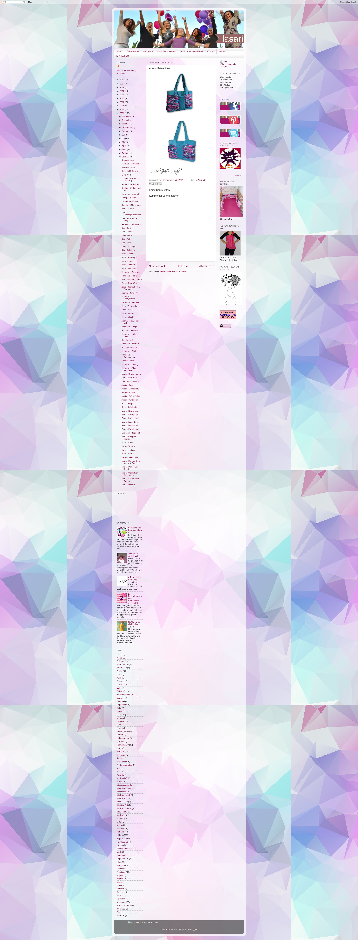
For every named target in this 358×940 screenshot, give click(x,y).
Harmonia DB (123, 745)
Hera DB (120, 752)
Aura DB (201, 180)
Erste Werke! (127, 175)
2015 (122, 91)
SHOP (222, 51)
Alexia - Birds (127, 385)
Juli (124, 135)
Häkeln (120, 735)
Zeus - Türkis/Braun (130, 283)
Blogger (193, 929)
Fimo (119, 725)
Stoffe (119, 885)
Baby (119, 688)
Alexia (119, 654)
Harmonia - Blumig (130, 364)
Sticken (120, 882)
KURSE (210, 51)
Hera (119, 748)
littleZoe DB (122, 812)
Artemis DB (122, 668)
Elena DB (121, 721)
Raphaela (121, 855)
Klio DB (120, 772)
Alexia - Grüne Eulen (131, 396)
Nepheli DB (122, 838)
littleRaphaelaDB (124, 808)
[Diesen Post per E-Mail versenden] (150, 183)
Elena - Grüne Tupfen (131, 374)
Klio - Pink (126, 239)
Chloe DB (121, 691)
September (127, 127)
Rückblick (121, 869)
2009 (122, 113)
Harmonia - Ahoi (129, 351)
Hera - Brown (127, 442)
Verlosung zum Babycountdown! (135, 530)
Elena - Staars (128, 209)
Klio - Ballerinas (128, 250)
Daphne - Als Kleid (130, 201)
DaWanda (238, 175)
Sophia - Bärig (128, 361)
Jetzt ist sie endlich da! (133, 555)
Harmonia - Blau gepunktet (129, 369)
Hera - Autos (127, 310)
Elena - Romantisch (130, 381)
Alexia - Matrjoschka (130, 389)
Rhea (119, 862)
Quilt (119, 852)
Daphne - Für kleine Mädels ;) (130, 179)
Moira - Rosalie (128, 485)
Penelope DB (122, 842)
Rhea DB (121, 865)
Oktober (126, 124)
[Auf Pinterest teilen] (161, 183)
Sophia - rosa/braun (130, 347)
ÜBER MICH (133, 51)
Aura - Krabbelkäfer (130, 184)
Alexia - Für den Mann (131, 224)
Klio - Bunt (126, 228)
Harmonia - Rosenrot (131, 272)
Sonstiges (121, 872)
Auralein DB (122, 685)
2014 (122, 95)
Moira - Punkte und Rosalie (130, 468)
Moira (119, 825)
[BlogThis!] (153, 183)
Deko (119, 708)
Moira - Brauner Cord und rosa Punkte (131, 462)
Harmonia (121, 741)
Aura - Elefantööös (130, 269)
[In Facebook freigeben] (158, 183)
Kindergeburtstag (124, 765)
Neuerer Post (157, 266)
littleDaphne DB (123, 795)
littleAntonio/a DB (124, 788)
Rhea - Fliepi (127, 403)
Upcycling (121, 899)
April (124, 146)
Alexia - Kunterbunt (130, 400)
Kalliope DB (122, 762)
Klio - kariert (127, 232)
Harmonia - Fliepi (129, 327)
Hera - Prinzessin (129, 306)
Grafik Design (123, 731)
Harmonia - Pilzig (129, 276)
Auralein (120, 681)
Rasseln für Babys (130, 171)
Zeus (119, 912)
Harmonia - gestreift (130, 344)
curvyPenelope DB (125, 695)
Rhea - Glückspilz (129, 407)
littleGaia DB (122, 805)
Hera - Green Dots (130, 457)
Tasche (120, 892)
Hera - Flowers (128, 446)
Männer (120, 819)
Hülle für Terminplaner (131, 164)
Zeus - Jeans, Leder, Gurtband (131, 288)
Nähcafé (120, 832)
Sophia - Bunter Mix (130, 293)
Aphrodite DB (123, 664)
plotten (120, 845)
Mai (124, 142)
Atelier (119, 671)
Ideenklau (121, 755)
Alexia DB (121, 658)
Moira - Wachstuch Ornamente (130, 474)
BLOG (120, 51)
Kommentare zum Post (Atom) (173, 272)
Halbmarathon (123, 738)
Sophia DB (121, 879)
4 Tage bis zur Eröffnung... (134, 578)
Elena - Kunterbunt (130, 422)
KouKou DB (122, 778)
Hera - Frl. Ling (128, 450)
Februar (126, 153)
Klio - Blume (127, 235)
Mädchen (121, 815)
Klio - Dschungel (129, 246)
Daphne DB (122, 705)
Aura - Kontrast (128, 265)
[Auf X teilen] (155, 183)
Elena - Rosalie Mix (130, 426)
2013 (122, 98)
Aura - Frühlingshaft (130, 257)
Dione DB (121, 711)
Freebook (121, 728)
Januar (125, 157)
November (127, 120)
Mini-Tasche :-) (128, 167)
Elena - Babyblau (129, 378)
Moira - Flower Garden (132, 279)
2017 (122, 84)
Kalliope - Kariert (129, 198)
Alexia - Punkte (128, 392)
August (125, 131)
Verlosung (121, 902)
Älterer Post (206, 266)
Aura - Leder (127, 254)
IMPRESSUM (122, 56)
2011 (122, 106)
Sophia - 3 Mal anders (131, 205)
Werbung (121, 909)
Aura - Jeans (127, 261)
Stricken (120, 889)
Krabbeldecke (128, 160)
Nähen (120, 835)
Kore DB (120, 775)
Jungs (119, 758)
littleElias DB (122, 802)
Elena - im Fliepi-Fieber (132, 433)
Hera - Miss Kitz (129, 317)
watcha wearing (124, 905)
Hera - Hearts (128, 454)
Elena (119, 718)
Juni (124, 138)
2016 (122, 87)
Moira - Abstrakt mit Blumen (130, 480)
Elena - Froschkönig (130, 429)
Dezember (127, 116)
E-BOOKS (148, 51)
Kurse (119, 782)
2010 (122, 110)
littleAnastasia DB (124, 785)
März (124, 150)
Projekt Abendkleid (125, 849)
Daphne (120, 701)
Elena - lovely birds (130, 418)
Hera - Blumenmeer (130, 302)
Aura (119, 674)
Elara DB (121, 715)
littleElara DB (122, 798)
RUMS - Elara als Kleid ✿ (134, 623)
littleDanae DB (123, 792)
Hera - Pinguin (128, 313)
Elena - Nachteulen (130, 411)
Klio (118, 768)
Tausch (120, 895)
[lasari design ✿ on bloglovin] (231, 305)
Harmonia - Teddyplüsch (128, 297)
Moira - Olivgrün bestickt (129, 438)
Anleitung (121, 661)
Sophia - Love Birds (130, 330)
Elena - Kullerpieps (130, 415)
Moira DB (121, 828)
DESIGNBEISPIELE (166, 51)
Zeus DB (120, 916)
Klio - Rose (126, 243)
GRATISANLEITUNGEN (191, 51)
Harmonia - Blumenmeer (128, 356)
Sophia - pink (127, 340)
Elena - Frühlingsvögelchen (131, 213)
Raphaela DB (123, 859)
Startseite (182, 266)
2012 (122, 102)
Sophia (120, 875)
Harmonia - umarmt (130, 194)
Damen (120, 698)
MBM (119, 822)
